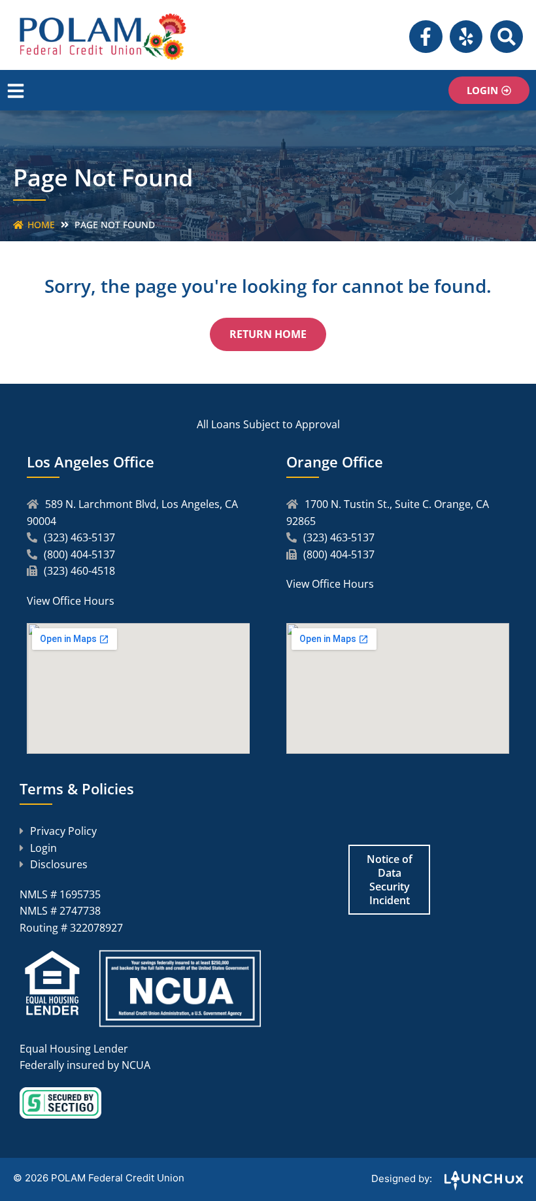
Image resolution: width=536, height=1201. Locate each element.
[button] (506, 36)
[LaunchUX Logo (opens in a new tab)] (479, 1187)
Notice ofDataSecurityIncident (389, 879)
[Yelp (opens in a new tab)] (466, 36)
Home (41, 224)
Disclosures (59, 864)
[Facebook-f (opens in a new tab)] (425, 36)
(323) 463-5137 (79, 537)
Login (43, 848)
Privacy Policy (63, 831)
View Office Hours (70, 601)
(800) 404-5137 (79, 554)
